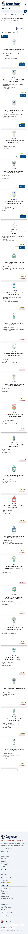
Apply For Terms (4, 866)
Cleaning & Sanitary (5, 904)
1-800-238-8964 (8, 848)
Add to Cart (22, 64)
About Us (3, 872)
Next (14, 32)
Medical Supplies (4, 906)
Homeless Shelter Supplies (7, 898)
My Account (14, 14)
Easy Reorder (4, 861)
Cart (23, 14)
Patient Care (3, 909)
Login (2, 855)
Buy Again (3, 859)
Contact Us (3, 875)
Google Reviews (7, 882)
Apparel (2, 914)
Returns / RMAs (4, 864)
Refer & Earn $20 (4, 891)
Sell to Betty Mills (4, 879)
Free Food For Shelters (6, 896)
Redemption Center (5, 893)
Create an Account (5, 856)
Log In (5, 14)
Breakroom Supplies (5, 915)
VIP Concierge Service (6, 877)
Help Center (3, 874)
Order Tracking (4, 863)
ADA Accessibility (4, 880)
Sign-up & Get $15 (5, 890)
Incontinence (4, 910)
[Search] (25, 11)
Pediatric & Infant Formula (6, 912)
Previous (8, 32)
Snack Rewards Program (6, 888)
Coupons (3, 895)
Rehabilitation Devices (6, 907)
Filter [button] (5, 36)
